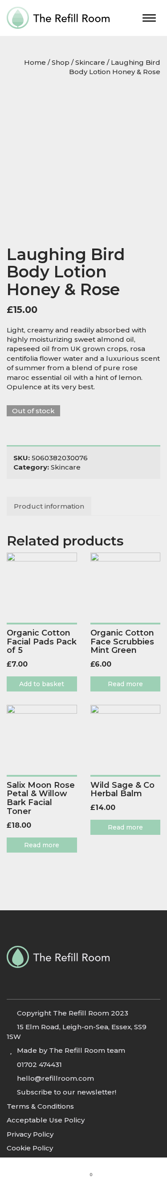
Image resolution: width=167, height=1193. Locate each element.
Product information (49, 506)
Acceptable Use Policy (46, 1120)
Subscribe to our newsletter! (66, 1092)
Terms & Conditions (40, 1106)
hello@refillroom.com (55, 1078)
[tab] (49, 506)
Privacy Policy (30, 1134)
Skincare (90, 62)
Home (35, 62)
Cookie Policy (30, 1148)
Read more (125, 684)
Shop (60, 62)
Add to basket (41, 684)
